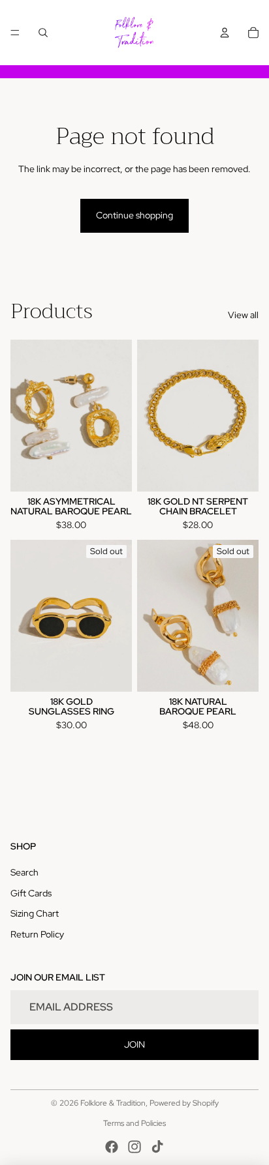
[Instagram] (134, 1147)
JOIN (134, 1044)
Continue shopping (134, 215)
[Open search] (43, 32)
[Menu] (15, 33)
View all (243, 315)
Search (24, 872)
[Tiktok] (157, 1147)
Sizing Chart (34, 913)
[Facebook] (111, 1147)
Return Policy (37, 934)
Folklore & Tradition (113, 1103)
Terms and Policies (134, 1123)
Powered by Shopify (184, 1103)
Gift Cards (31, 893)
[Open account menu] (224, 32)
